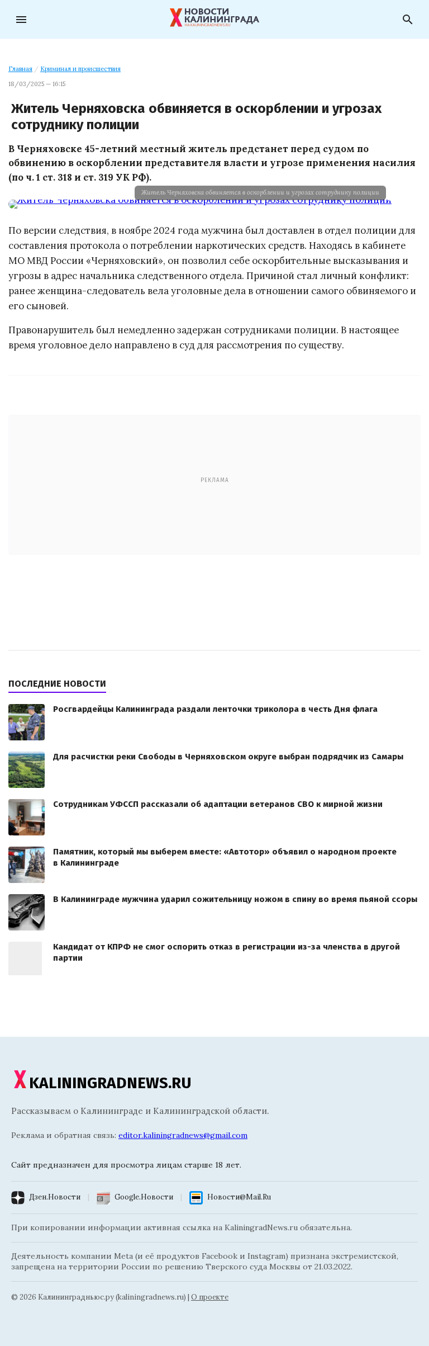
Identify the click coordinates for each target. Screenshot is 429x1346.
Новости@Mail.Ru (239, 1197)
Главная (20, 69)
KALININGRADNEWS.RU (110, 1083)
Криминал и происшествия (80, 69)
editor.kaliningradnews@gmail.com (182, 1135)
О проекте (209, 1297)
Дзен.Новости (54, 1197)
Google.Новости (144, 1197)
